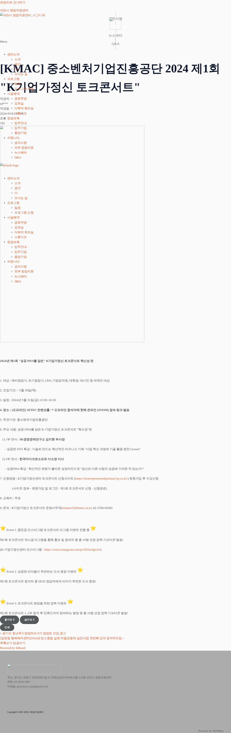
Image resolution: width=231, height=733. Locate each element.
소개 (17, 59)
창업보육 (13, 118)
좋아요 (10, 619)
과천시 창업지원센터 (14, 10)
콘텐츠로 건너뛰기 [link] (12, 2)
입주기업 (20, 128)
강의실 (19, 103)
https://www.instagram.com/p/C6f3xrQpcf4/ (72, 549)
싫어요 (29, 619)
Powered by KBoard (13, 648)
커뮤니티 (13, 138)
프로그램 (13, 79)
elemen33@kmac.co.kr (76, 508)
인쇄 (7, 627)
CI (16, 69)
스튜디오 (20, 113)
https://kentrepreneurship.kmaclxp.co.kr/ (101, 478)
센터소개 (13, 54)
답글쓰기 (19, 643)
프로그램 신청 (24, 89)
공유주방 (20, 98)
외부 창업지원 (24, 147)
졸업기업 (20, 133)
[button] (115, 44)
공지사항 (20, 143)
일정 (17, 84)
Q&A (17, 157)
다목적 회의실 (24, 108)
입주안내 (20, 123)
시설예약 (13, 93)
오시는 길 (20, 74)
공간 (17, 64)
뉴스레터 (20, 152)
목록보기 (6, 643)
